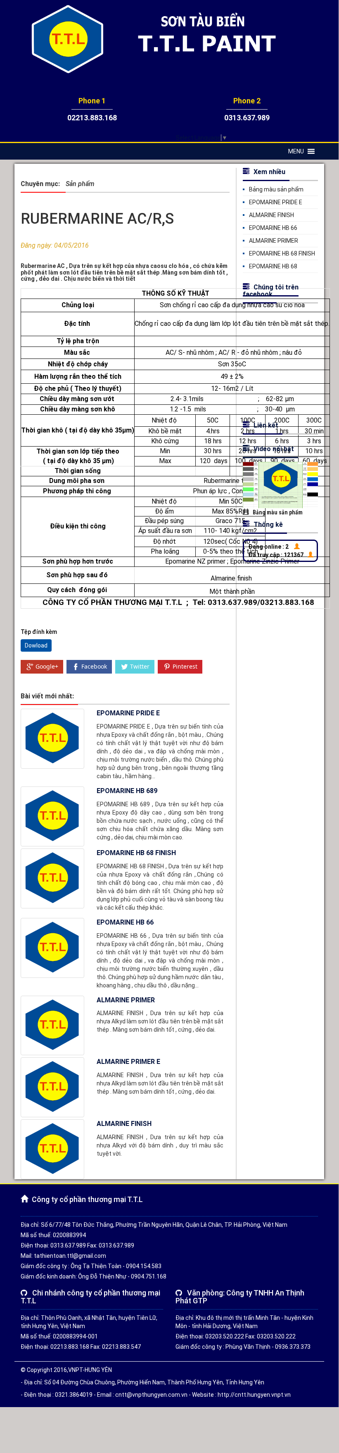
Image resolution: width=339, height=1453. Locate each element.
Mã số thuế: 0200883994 (53, 1235)
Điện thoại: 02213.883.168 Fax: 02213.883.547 (81, 1346)
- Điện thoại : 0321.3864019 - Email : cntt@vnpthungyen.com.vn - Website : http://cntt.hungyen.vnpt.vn (156, 1394)
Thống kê (268, 524)
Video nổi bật (274, 449)
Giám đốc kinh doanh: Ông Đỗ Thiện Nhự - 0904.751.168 (93, 1276)
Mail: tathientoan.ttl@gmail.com (63, 1255)
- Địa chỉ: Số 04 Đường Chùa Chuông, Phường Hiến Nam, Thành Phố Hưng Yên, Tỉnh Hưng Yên (142, 1382)
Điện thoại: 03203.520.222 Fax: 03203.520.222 (235, 1336)
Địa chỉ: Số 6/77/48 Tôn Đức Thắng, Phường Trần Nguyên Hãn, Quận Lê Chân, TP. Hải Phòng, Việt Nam (154, 1224)
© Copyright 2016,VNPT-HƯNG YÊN (66, 1370)
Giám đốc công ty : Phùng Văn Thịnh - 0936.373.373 (243, 1346)
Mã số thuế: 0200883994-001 (59, 1336)
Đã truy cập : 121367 (275, 555)
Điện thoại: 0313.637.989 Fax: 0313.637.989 (77, 1245)
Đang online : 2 (268, 546)
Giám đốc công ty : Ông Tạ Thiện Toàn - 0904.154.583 (91, 1266)
